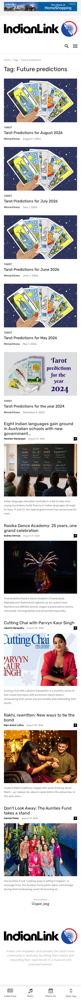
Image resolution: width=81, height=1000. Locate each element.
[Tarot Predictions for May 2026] (40, 305)
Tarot (8, 127)
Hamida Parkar (11, 818)
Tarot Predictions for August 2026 (33, 132)
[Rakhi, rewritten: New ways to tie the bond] (40, 756)
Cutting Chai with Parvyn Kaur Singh (39, 622)
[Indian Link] (40, 30)
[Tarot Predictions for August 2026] (40, 100)
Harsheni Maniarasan (15, 439)
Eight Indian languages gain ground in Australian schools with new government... (38, 428)
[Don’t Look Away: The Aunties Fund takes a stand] (40, 849)
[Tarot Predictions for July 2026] (40, 169)
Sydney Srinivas (12, 535)
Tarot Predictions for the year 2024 (34, 406)
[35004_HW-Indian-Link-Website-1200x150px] (40, 6)
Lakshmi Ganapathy (14, 628)
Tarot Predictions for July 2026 (31, 201)
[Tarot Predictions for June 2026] (40, 237)
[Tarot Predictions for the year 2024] (40, 374)
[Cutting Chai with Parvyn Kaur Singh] (40, 659)
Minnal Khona (12, 138)
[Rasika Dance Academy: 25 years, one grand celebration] (40, 567)
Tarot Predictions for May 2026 (30, 338)
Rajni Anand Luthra (14, 725)
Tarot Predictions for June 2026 (31, 269)
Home (7, 60)
